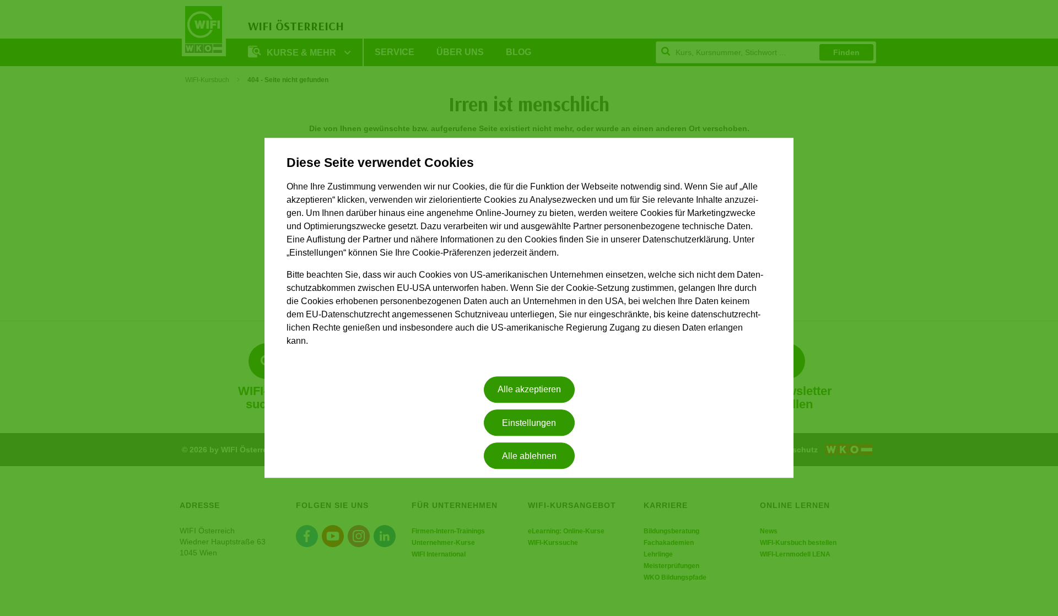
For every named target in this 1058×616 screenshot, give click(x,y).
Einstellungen (529, 423)
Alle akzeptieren (529, 390)
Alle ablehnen (529, 456)
